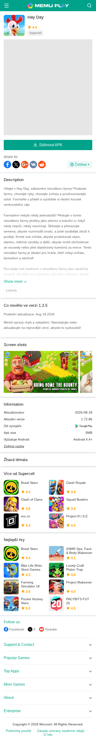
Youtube (51, 629)
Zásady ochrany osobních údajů (60, 731)
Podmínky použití (18, 731)
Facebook (16, 629)
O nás (48, 734)
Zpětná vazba (14, 446)
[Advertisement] (48, 87)
